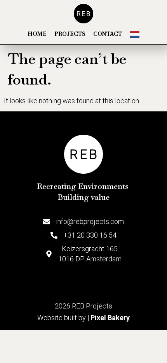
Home (37, 33)
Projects (69, 33)
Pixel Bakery (110, 318)
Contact (107, 33)
